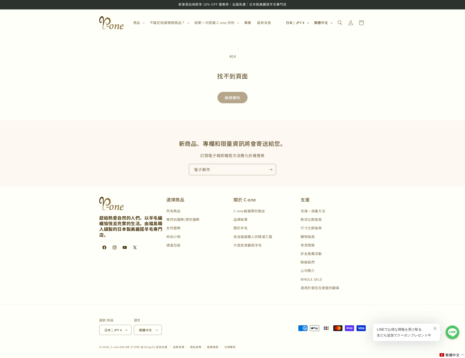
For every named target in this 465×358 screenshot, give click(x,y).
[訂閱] (270, 169)
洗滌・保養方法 (313, 211)
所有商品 (173, 211)
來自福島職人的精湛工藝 (252, 236)
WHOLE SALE (311, 279)
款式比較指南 (311, 219)
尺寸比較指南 (311, 228)
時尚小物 (173, 236)
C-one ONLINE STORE (125, 347)
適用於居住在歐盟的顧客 (320, 287)
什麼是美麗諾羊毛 (247, 245)
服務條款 (212, 347)
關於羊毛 (240, 228)
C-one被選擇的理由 (249, 211)
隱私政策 (196, 347)
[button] (138, 22)
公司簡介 (308, 270)
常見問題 (308, 245)
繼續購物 (232, 97)
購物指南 (308, 236)
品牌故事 (240, 219)
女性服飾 (173, 228)
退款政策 (178, 347)
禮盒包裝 (173, 245)
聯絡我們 (308, 262)
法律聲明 (230, 347)
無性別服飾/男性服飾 (183, 219)
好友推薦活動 (311, 253)
